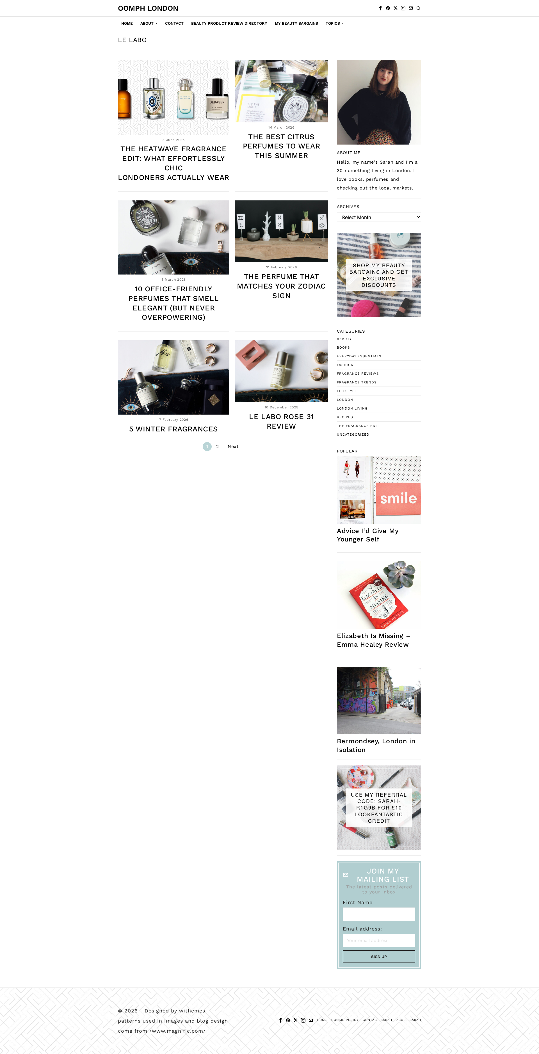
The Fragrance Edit (358, 426)
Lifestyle (347, 391)
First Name (358, 902)
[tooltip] (380, 8)
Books (343, 347)
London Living (352, 408)
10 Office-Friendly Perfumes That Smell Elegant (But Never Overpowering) (173, 303)
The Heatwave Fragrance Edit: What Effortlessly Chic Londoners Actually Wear (173, 163)
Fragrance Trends (357, 382)
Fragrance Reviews (358, 374)
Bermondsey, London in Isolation (376, 745)
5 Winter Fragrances (173, 429)
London (345, 400)
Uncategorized (353, 434)
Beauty (344, 339)
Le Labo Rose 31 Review (281, 421)
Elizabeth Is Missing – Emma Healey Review (373, 640)
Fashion (345, 365)
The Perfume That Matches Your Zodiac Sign (281, 286)
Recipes (345, 417)
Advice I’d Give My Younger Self (367, 535)
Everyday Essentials (359, 356)
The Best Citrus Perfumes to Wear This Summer (281, 146)
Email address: (362, 929)
